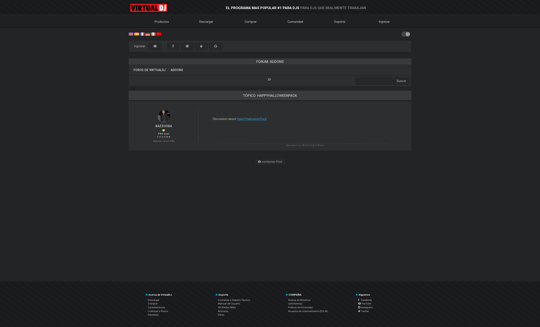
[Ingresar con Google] (215, 46)
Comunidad (295, 21)
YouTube (366, 303)
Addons (177, 70)
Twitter (364, 311)
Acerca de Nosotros (299, 300)
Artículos (223, 311)
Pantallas (153, 314)
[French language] (142, 33)
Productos (162, 21)
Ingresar (384, 21)
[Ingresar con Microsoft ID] (187, 46)
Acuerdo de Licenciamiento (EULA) (308, 311)
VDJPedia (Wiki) (227, 307)
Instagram (366, 307)
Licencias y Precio (158, 311)
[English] (131, 33)
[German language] (147, 33)
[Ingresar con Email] (155, 46)
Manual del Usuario (229, 303)
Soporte (339, 21)
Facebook (365, 300)
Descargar (206, 21)
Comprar (251, 21)
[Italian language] (153, 33)
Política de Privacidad (300, 307)
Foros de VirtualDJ (150, 70)
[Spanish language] (136, 33)
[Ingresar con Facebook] (173, 46)
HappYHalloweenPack (252, 119)
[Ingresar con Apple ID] (201, 46)
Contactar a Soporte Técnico (234, 300)
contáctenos (295, 303)
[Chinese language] (159, 33)
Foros (221, 314)
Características (156, 307)
